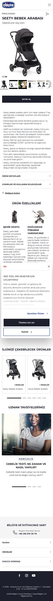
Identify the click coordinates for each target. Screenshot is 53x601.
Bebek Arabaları (8, 13)
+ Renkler (19, 385)
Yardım (5, 542)
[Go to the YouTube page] (33, 575)
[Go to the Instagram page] (26, 575)
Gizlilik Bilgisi (12, 594)
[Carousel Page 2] (24, 397)
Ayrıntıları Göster (35, 313)
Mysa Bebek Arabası (38, 389)
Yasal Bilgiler (38, 594)
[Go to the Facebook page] (19, 575)
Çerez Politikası (25, 594)
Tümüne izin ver (26, 322)
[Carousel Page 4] (34, 397)
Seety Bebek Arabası (13, 389)
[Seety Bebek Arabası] (13, 370)
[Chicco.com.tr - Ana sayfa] (8, 5)
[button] (26, 53)
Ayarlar (24, 332)
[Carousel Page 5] (39, 397)
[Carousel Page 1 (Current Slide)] (14, 397)
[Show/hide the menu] (49, 5)
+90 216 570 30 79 (28, 533)
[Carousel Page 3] (29, 397)
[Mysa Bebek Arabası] (39, 370)
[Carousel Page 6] (44, 397)
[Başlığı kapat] (49, 266)
